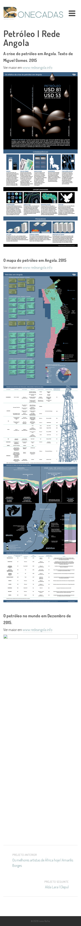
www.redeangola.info (37, 67)
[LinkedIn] (50, 907)
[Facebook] (31, 907)
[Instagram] (40, 907)
